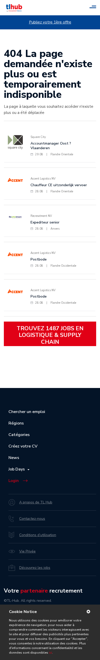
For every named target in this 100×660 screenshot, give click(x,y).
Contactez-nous (32, 518)
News (13, 458)
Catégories (19, 435)
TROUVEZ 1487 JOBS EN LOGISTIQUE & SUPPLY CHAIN (50, 335)
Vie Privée (27, 551)
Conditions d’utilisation (37, 535)
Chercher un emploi (26, 412)
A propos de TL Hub (35, 502)
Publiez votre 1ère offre (50, 22)
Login (13, 480)
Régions (16, 423)
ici (50, 652)
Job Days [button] (17, 469)
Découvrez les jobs (34, 567)
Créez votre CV (22, 446)
